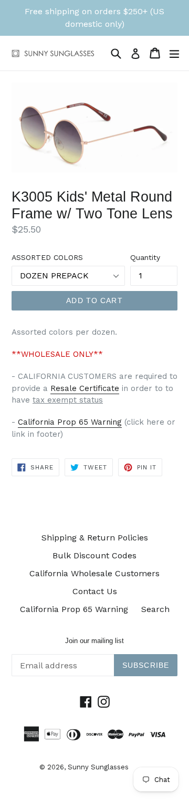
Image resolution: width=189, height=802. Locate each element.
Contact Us (94, 591)
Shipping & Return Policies (94, 538)
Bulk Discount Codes (94, 555)
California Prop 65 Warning (70, 422)
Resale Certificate (84, 388)
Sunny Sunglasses (98, 767)
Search (155, 609)
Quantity (145, 257)
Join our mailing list (94, 641)
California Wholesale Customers (94, 573)
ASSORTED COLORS (47, 257)
